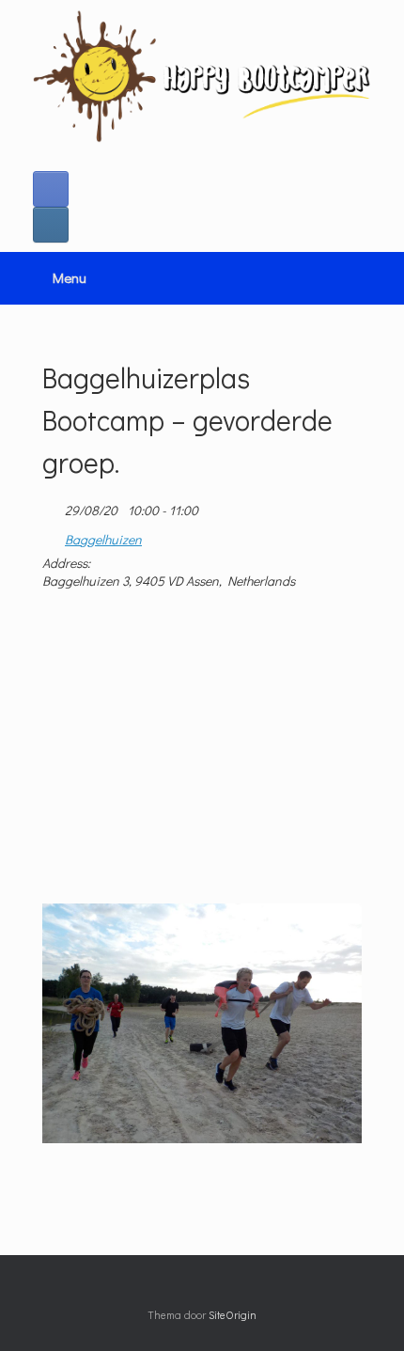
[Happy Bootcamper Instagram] (51, 225)
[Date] (52, 506)
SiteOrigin (232, 1315)
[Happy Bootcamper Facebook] (51, 189)
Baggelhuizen (103, 539)
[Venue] (52, 535)
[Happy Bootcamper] (202, 76)
